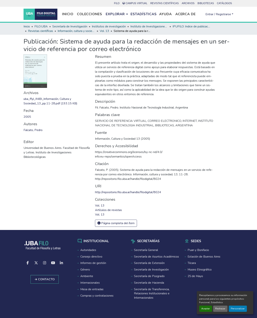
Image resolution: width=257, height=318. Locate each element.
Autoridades (88, 250)
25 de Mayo (195, 276)
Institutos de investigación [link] (109, 26)
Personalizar (238, 308)
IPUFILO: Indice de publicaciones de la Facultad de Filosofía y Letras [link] (191, 26)
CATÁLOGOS (224, 3)
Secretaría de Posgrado (149, 276)
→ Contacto (44, 279)
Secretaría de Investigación (151, 269)
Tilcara (192, 263)
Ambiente (86, 276)
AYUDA (165, 14)
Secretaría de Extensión (149, 263)
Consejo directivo (91, 256)
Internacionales (90, 283)
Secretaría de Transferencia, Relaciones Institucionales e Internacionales (152, 293)
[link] (57, 101)
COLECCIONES (89, 14)
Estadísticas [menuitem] (144, 14)
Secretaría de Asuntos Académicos (156, 256)
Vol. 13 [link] (104, 31)
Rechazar (220, 308)
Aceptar (205, 308)
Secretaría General (146, 250)
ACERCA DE (185, 14)
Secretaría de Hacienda (149, 283)
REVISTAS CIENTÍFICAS (164, 3)
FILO (116, 3)
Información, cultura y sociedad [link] (76, 31)
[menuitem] (117, 14)
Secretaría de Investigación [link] (69, 26)
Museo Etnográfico (200, 269)
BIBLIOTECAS (206, 3)
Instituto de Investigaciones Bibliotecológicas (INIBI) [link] (149, 26)
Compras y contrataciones (96, 296)
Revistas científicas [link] (40, 31)
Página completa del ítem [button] (117, 223)
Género (85, 269)
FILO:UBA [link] (41, 26)
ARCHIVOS (188, 3)
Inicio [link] (27, 26)
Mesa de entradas (91, 289)
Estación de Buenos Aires (204, 256)
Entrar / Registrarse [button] (218, 14)
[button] (40, 14)
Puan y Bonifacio (198, 250)
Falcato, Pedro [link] (33, 130)
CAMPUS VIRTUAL (136, 3)
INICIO (67, 14)
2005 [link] (27, 117)
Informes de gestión (93, 263)
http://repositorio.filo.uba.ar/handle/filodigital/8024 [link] (128, 192)
